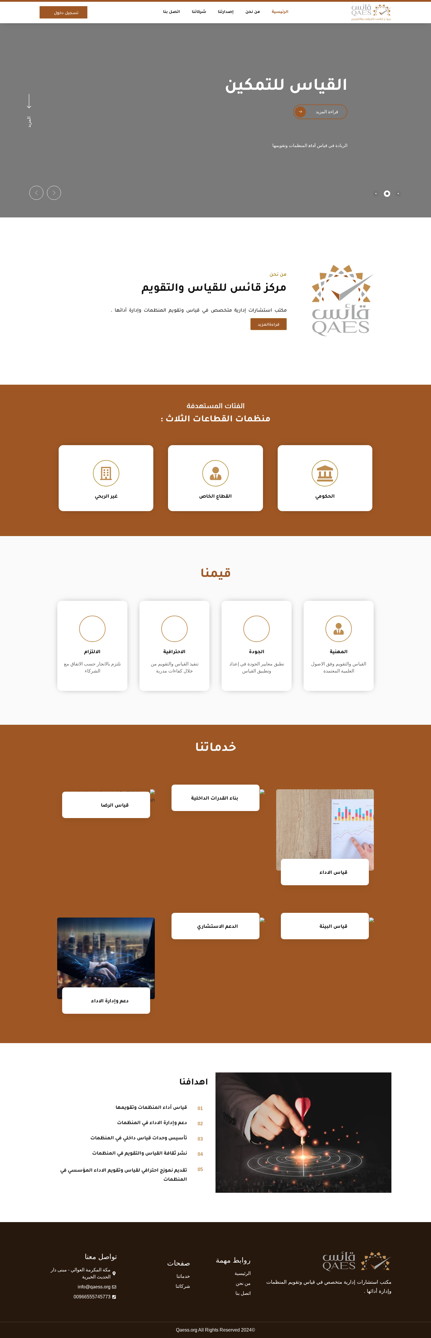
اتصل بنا (171, 12)
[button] (54, 193)
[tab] (398, 193)
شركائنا (199, 12)
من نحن (252, 12)
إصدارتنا (226, 12)
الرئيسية (280, 12)
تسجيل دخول (66, 12)
